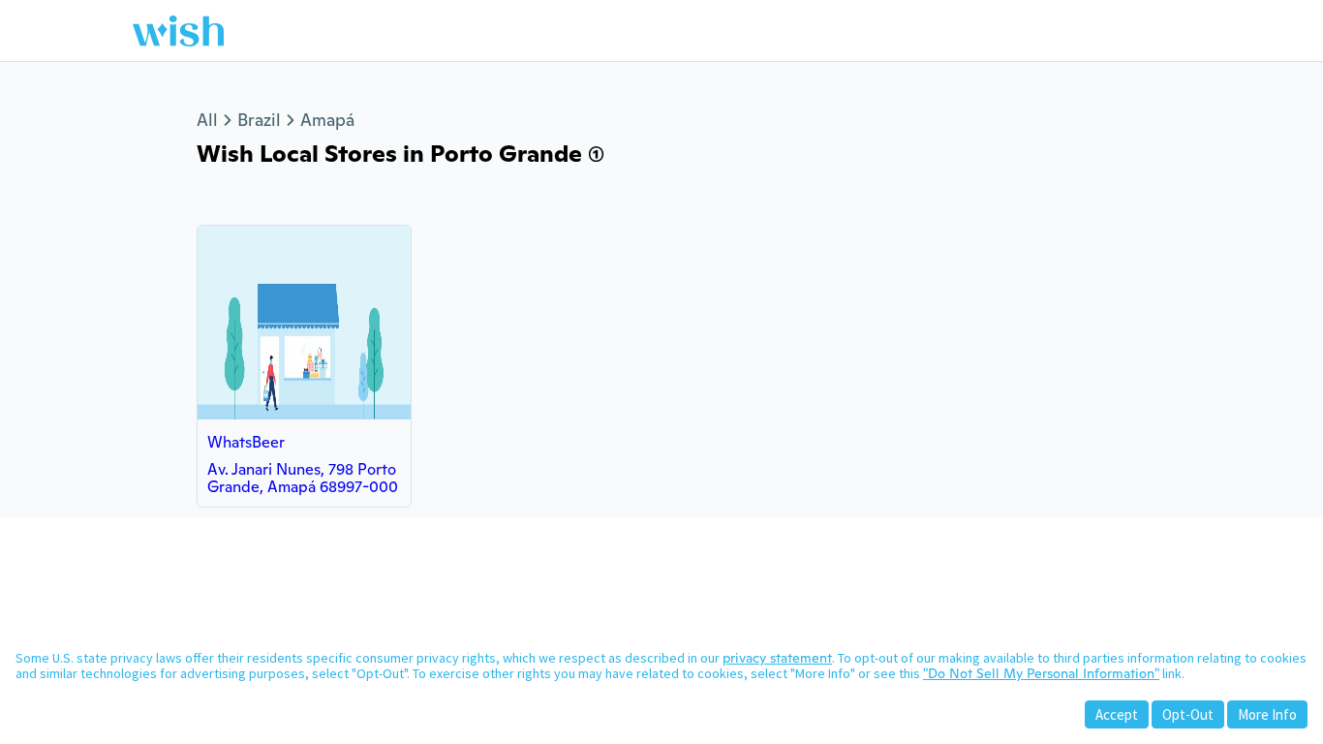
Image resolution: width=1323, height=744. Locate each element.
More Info (1267, 714)
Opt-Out (1188, 714)
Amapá (327, 119)
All (207, 119)
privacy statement (777, 657)
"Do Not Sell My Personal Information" (1041, 673)
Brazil (259, 119)
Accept (1116, 714)
